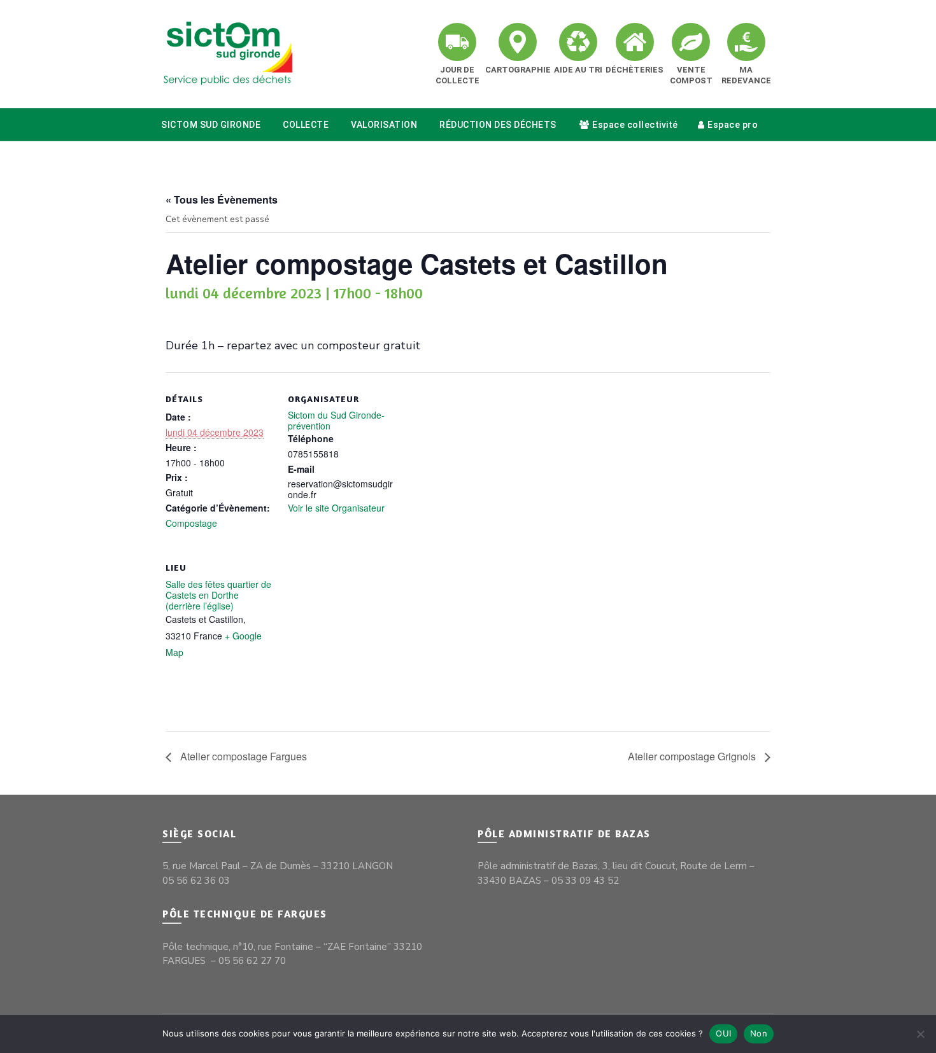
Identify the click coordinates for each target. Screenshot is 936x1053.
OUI (723, 1033)
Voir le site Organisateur (336, 507)
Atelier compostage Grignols (693, 756)
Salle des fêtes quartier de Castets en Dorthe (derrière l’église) (218, 595)
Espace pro (732, 125)
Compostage (191, 523)
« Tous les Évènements (222, 199)
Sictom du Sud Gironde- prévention (336, 420)
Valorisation (384, 125)
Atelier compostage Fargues (242, 756)
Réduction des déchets (498, 125)
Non (758, 1033)
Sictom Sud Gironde (210, 125)
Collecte (306, 125)
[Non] (920, 1034)
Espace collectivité (635, 125)
